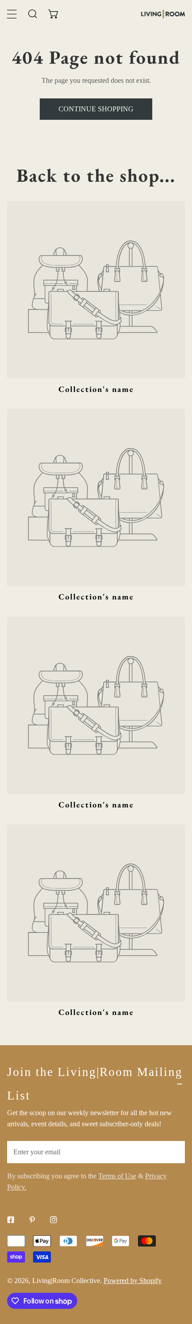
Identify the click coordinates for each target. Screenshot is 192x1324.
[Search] (32, 14)
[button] (53, 14)
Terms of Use (117, 1176)
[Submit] (173, 1151)
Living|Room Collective (66, 1280)
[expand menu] (11, 14)
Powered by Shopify (133, 1280)
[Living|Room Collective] (163, 14)
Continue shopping (96, 109)
